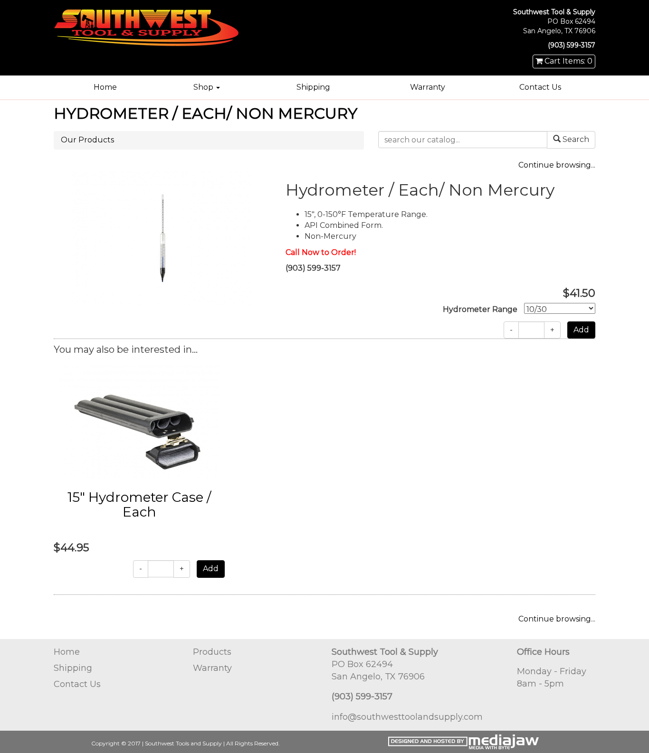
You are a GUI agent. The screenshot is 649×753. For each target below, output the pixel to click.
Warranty (427, 87)
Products (212, 652)
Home (105, 87)
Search (575, 139)
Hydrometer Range (480, 309)
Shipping (313, 87)
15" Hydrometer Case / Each (139, 504)
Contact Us (540, 87)
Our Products (87, 139)
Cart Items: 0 (567, 61)
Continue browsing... (556, 164)
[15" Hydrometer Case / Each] (139, 421)
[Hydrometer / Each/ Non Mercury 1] (162, 237)
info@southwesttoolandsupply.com (407, 717)
